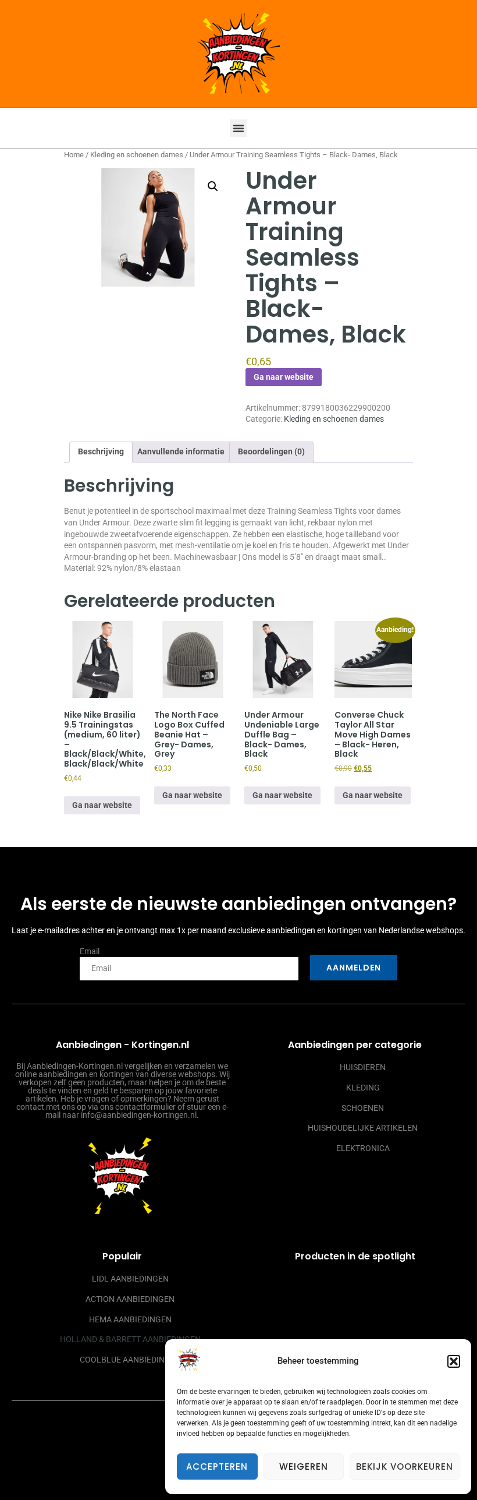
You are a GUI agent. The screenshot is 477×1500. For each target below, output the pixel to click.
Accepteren (217, 1466)
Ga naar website (284, 377)
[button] (454, 1361)
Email (89, 951)
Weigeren (303, 1466)
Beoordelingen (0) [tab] (271, 451)
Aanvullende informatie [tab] (181, 451)
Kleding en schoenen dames (136, 154)
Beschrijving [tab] (101, 451)
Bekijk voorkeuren (404, 1466)
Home (74, 154)
